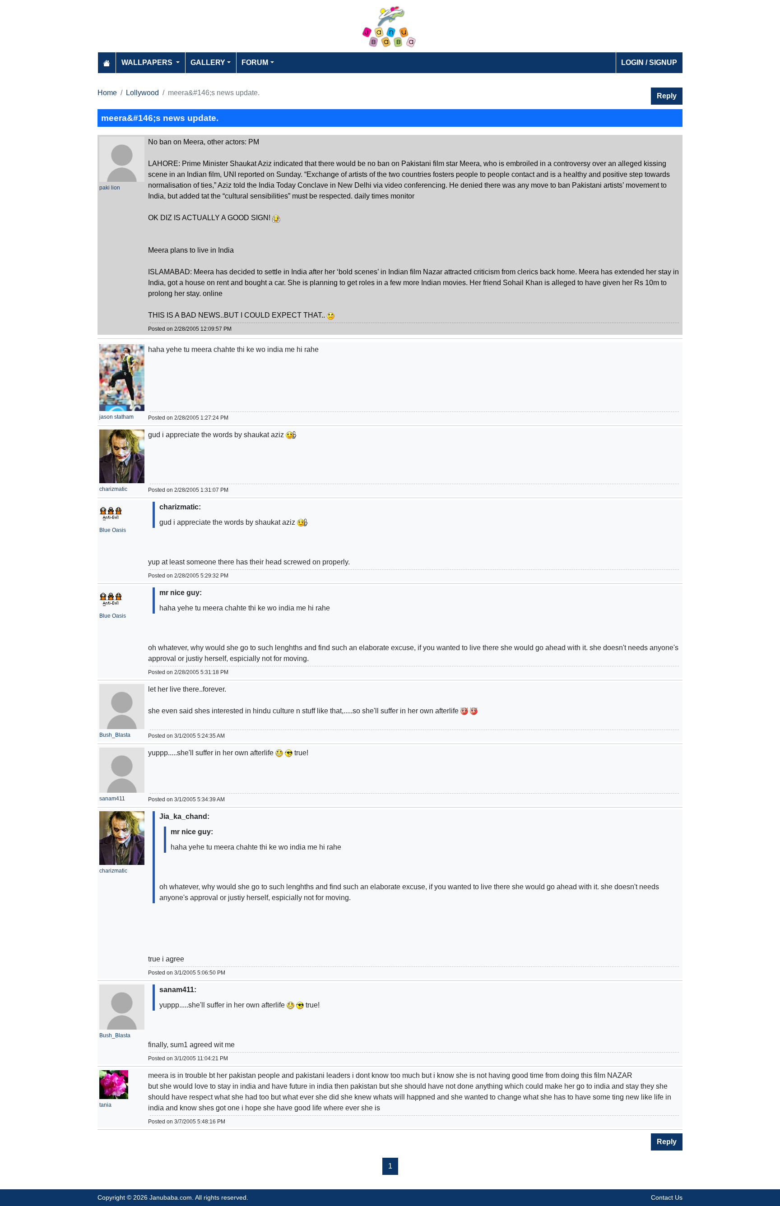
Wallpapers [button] (147, 62)
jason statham (116, 417)
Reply (667, 96)
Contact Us (666, 1197)
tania (105, 1105)
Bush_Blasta (114, 735)
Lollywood (142, 93)
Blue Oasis (112, 530)
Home (107, 93)
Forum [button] (254, 62)
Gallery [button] (207, 62)
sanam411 (112, 798)
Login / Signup (649, 62)
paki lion (109, 188)
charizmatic (113, 489)
